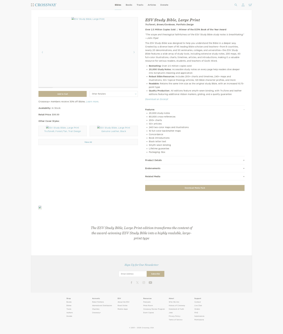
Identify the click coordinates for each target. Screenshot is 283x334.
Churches (95, 309)
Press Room (148, 306)
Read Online (122, 306)
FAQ (196, 313)
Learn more (92, 101)
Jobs (171, 313)
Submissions (199, 316)
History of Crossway (177, 306)
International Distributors (102, 306)
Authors (69, 313)
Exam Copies (148, 313)
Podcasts (146, 302)
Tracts (140, 5)
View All (88, 142)
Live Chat (198, 306)
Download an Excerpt (156, 99)
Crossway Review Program (154, 309)
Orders (197, 309)
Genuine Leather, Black (113, 131)
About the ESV (124, 302)
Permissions (199, 320)
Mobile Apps (123, 309)
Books (129, 5)
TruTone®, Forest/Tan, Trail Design (62, 131)
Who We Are (174, 302)
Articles (152, 5)
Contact (197, 302)
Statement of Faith (176, 309)
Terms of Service (175, 320)
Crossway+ (96, 313)
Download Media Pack (195, 188)
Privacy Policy (174, 316)
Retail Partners (98, 302)
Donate (164, 5)
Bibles (118, 5)
